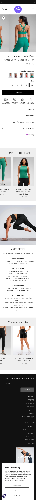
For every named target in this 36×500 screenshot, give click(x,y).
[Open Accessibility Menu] (4, 496)
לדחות (17, 491)
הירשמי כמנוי (27, 390)
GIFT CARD (30, 400)
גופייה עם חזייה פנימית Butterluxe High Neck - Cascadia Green (23, 191)
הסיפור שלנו (30, 403)
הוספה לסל (18, 92)
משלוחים (31, 426)
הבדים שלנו (30, 407)
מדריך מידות (30, 410)
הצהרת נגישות (29, 440)
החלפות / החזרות (28, 430)
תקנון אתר (31, 433)
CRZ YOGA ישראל (28, 417)
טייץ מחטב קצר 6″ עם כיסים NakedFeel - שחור (24, 360)
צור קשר (31, 413)
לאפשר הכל (17, 486)
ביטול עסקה (30, 443)
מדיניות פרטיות (9, 481)
